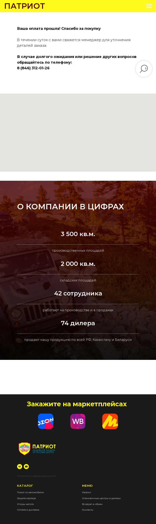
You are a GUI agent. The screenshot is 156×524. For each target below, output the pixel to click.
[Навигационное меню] (149, 6)
